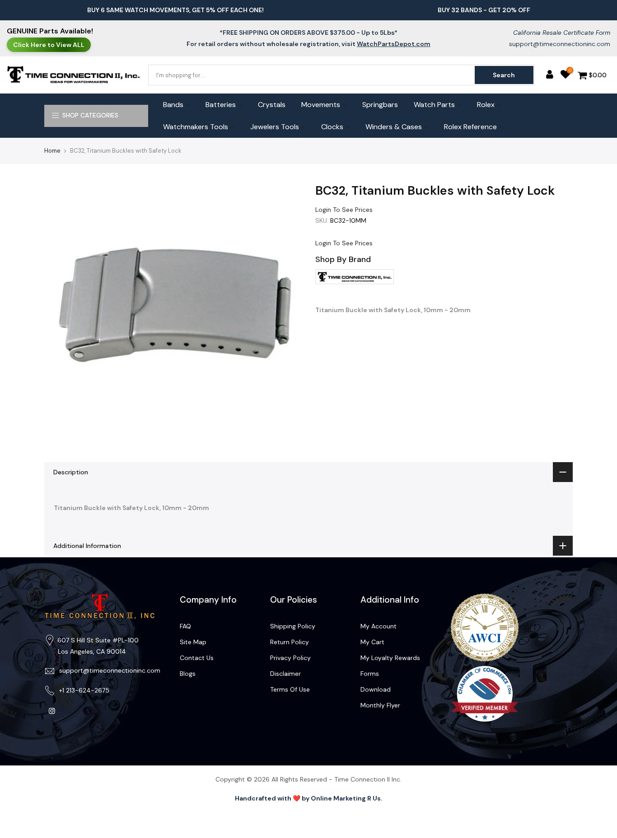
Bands (173, 104)
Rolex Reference (470, 126)
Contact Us (197, 658)
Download (375, 689)
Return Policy (289, 642)
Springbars (380, 104)
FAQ (185, 626)
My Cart (372, 642)
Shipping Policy (292, 626)
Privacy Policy (290, 658)
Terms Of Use (290, 689)
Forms (369, 673)
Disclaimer (285, 673)
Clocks (332, 126)
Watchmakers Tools (195, 126)
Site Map (193, 642)
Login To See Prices (344, 210)
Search (504, 75)
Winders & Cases (393, 126)
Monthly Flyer (380, 705)
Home (52, 150)
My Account (378, 626)
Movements (320, 104)
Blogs (188, 673)
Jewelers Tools (274, 126)
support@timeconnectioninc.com (559, 44)
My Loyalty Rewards (390, 658)
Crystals (271, 104)
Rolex (486, 104)
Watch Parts (434, 104)
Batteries (221, 104)
